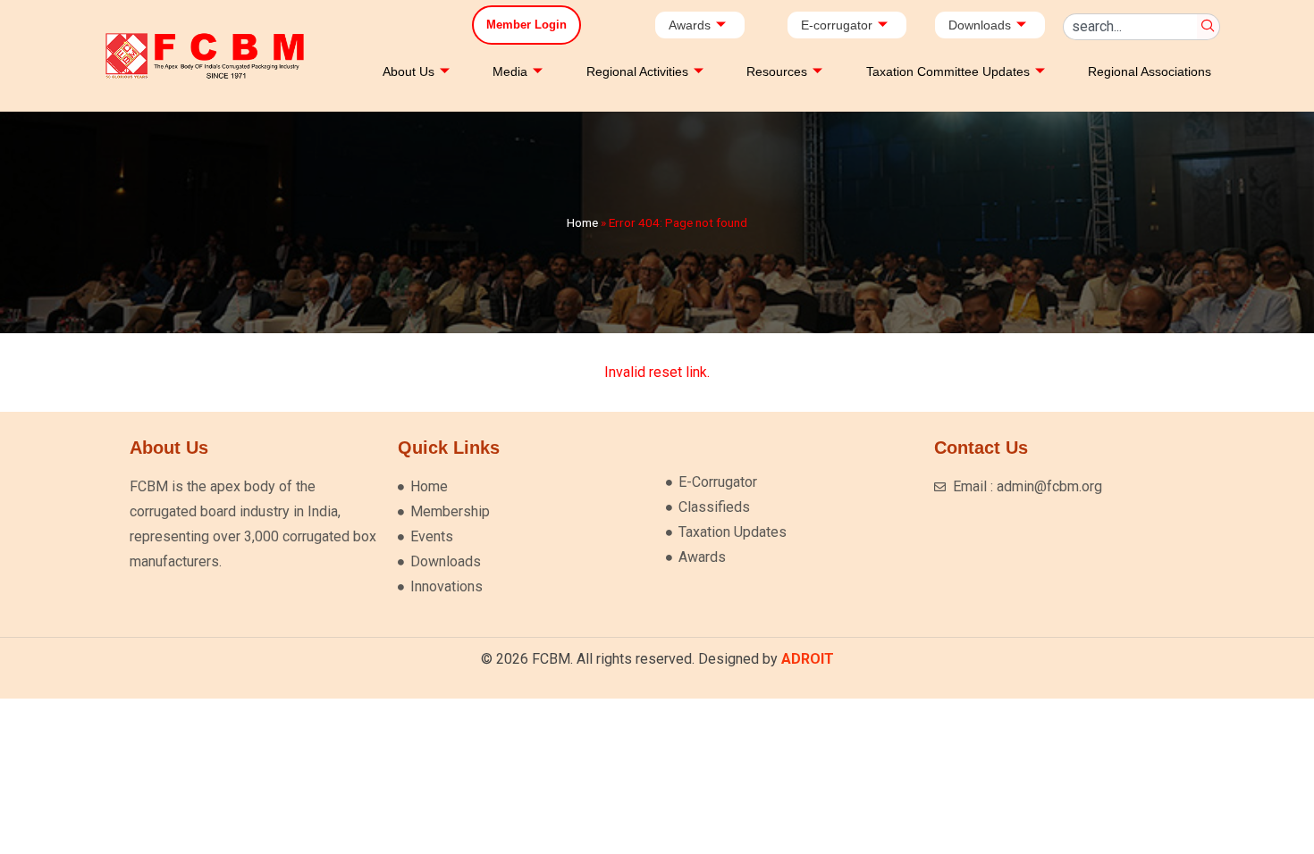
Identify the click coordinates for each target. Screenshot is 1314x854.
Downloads (979, 25)
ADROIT (807, 658)
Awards (690, 25)
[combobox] (1130, 26)
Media (510, 71)
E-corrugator (836, 25)
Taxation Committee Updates (948, 71)
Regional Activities (637, 71)
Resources (776, 71)
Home (582, 222)
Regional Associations (1149, 71)
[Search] (1208, 26)
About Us (408, 71)
